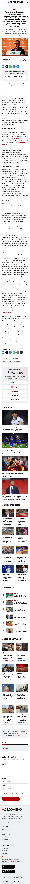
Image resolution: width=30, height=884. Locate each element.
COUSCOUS (5, 850)
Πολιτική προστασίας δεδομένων (10, 836)
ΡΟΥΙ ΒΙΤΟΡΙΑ (16, 361)
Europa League (6, 358)
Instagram (16, 387)
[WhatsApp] (10, 66)
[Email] (17, 352)
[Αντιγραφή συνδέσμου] (21, 352)
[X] (14, 881)
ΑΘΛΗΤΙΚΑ (15, 358)
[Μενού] (2, 2)
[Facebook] (3, 66)
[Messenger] (17, 66)
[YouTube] (18, 881)
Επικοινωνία (5, 841)
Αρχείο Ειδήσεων (6, 829)
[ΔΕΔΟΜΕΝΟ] (15, 2)
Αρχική (3, 6)
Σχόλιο (4, 764)
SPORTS (8, 6)
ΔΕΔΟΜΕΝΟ (16, 735)
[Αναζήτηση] (27, 2)
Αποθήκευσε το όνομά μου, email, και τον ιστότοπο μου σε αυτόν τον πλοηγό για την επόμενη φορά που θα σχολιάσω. (14, 793)
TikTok (16, 395)
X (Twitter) (16, 399)
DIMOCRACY (5, 853)
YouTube (16, 391)
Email (3, 785)
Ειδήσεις (21, 731)
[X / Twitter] (6, 66)
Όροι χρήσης (5, 839)
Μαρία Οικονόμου (6, 59)
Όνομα (4, 778)
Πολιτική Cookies (6, 834)
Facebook (16, 382)
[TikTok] (10, 881)
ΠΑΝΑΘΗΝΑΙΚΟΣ (6, 361)
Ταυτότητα (4, 831)
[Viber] (14, 66)
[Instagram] (7, 881)
